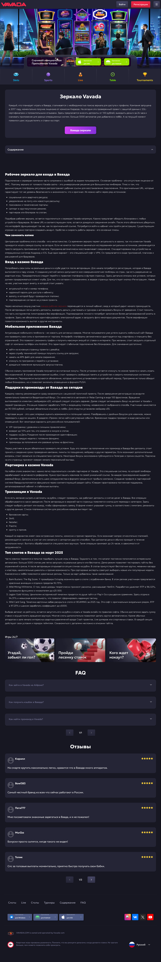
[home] (13, 4)
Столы (35, 902)
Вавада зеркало (80, 130)
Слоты (12, 902)
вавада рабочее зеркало (54, 306)
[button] (157, 38)
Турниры (49, 902)
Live (23, 902)
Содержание (67, 902)
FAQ (83, 902)
